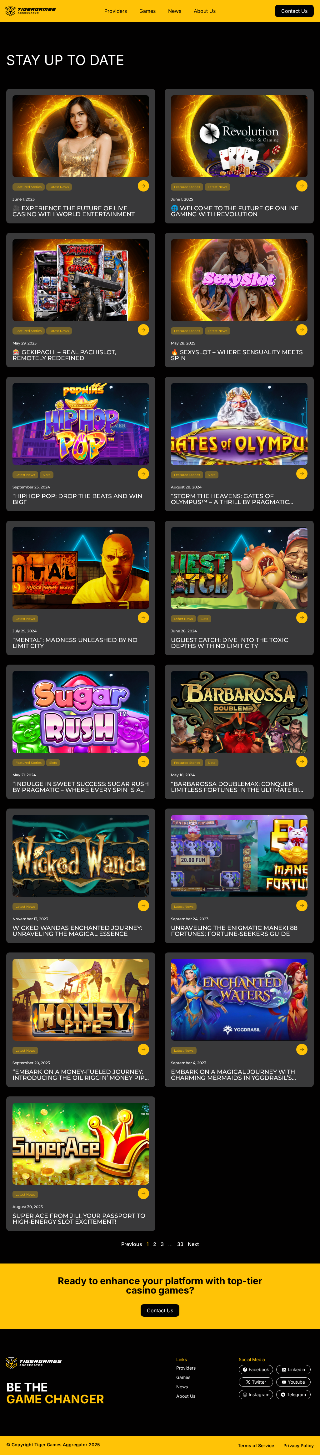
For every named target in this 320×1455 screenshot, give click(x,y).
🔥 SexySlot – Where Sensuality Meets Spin (237, 355)
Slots (46, 475)
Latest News (59, 187)
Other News (183, 619)
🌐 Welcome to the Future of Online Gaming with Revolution (235, 211)
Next (193, 1244)
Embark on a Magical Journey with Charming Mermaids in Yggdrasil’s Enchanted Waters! (233, 1077)
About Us (205, 11)
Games (147, 11)
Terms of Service (256, 1445)
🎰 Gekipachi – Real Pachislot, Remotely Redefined (64, 355)
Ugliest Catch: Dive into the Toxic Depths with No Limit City (229, 643)
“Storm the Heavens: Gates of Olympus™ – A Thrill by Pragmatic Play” (230, 502)
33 (180, 1244)
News (174, 11)
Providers (115, 11)
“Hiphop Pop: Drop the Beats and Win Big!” (77, 499)
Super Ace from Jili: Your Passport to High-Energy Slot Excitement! (78, 1218)
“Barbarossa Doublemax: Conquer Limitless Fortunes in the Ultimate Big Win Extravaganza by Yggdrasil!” (237, 789)
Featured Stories (29, 187)
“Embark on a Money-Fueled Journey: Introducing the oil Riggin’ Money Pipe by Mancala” (80, 1077)
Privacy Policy (298, 1445)
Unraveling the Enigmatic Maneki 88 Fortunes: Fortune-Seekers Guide (234, 930)
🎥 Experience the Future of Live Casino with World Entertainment (73, 211)
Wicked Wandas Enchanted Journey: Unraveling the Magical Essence (77, 930)
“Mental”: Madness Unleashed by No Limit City (75, 643)
